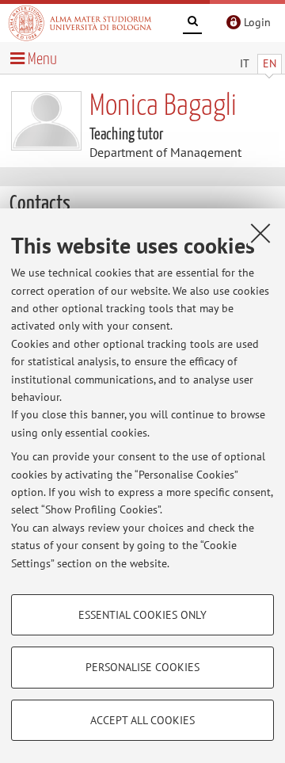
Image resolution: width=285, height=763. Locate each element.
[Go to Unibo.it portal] (80, 23)
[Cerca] (192, 23)
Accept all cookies (142, 720)
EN (269, 63)
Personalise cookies (143, 667)
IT (244, 63)
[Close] (260, 233)
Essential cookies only (142, 615)
